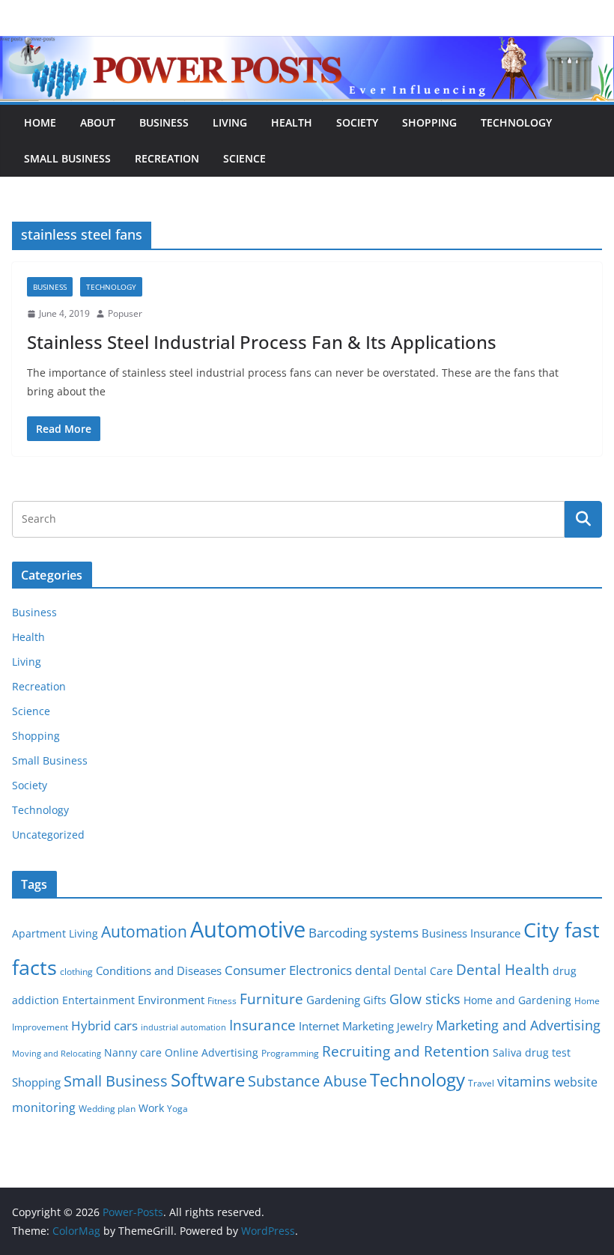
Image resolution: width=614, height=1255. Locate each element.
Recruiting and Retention (406, 1051)
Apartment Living (55, 934)
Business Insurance (471, 933)
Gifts (374, 1000)
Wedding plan (107, 1108)
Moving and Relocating (56, 1053)
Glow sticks (424, 999)
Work (151, 1108)
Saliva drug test (532, 1053)
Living (230, 122)
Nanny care (133, 1053)
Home (40, 122)
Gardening (333, 999)
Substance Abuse (307, 1081)
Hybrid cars (104, 1025)
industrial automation (183, 1027)
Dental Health (503, 969)
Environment (171, 999)
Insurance (262, 1025)
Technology (516, 122)
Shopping (429, 122)
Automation (144, 931)
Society (357, 122)
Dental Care (423, 971)
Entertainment (98, 1000)
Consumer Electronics (288, 970)
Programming (290, 1053)
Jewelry (415, 1026)
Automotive (248, 929)
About (97, 122)
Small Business (67, 158)
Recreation (167, 158)
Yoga (177, 1108)
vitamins (524, 1081)
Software (208, 1079)
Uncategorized (48, 834)
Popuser (125, 313)
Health (291, 122)
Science (244, 158)
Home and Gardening (517, 1000)
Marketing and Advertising (518, 1025)
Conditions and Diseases (159, 970)
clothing (76, 971)
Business (164, 122)
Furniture (271, 998)
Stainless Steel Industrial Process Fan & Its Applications (261, 341)
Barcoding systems (363, 932)
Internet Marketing (346, 1025)
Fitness (222, 1000)
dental (373, 970)
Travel (481, 1083)
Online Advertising (211, 1053)
